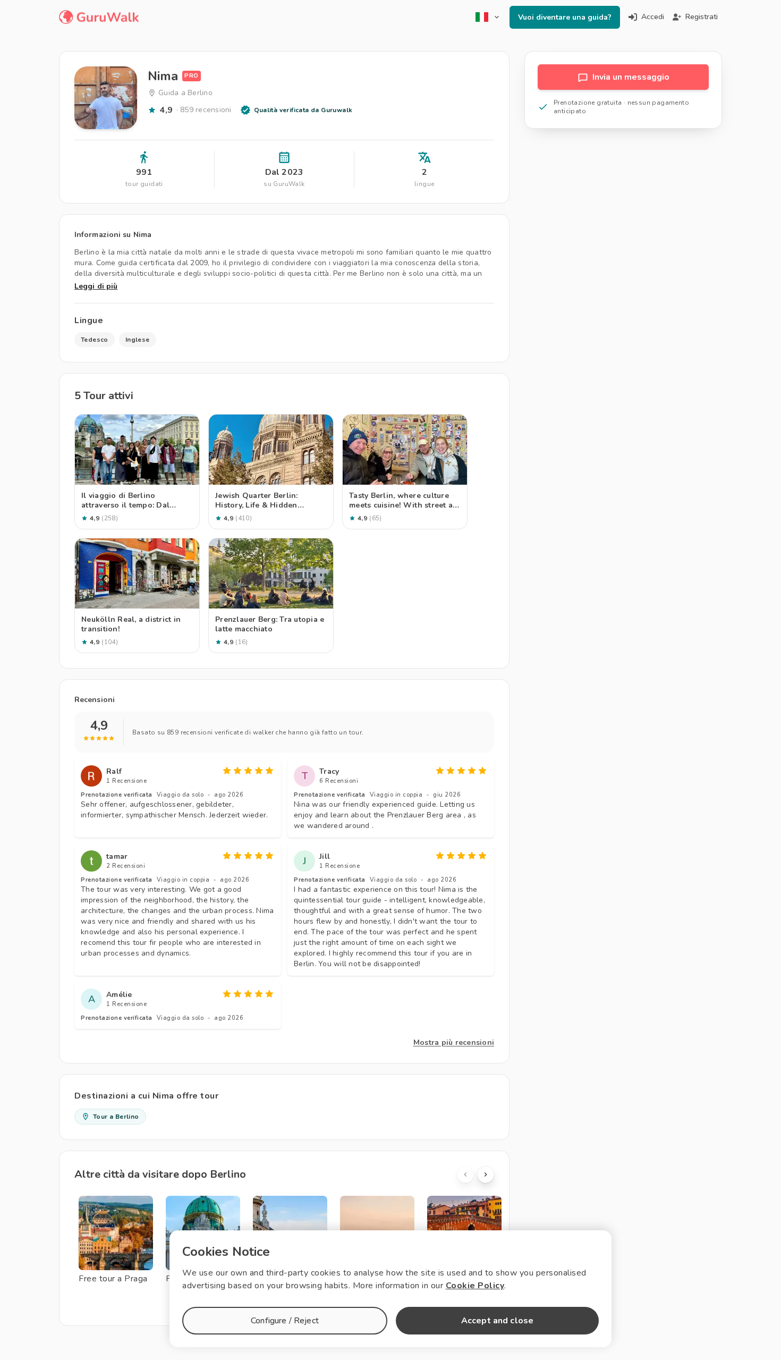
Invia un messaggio (630, 77)
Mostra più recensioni (453, 1042)
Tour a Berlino (116, 1116)
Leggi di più (95, 286)
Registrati (701, 17)
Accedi (652, 17)
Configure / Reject (285, 1321)
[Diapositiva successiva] (485, 1174)
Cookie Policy (475, 1285)
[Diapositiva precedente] (465, 1174)
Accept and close (497, 1321)
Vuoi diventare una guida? (565, 17)
